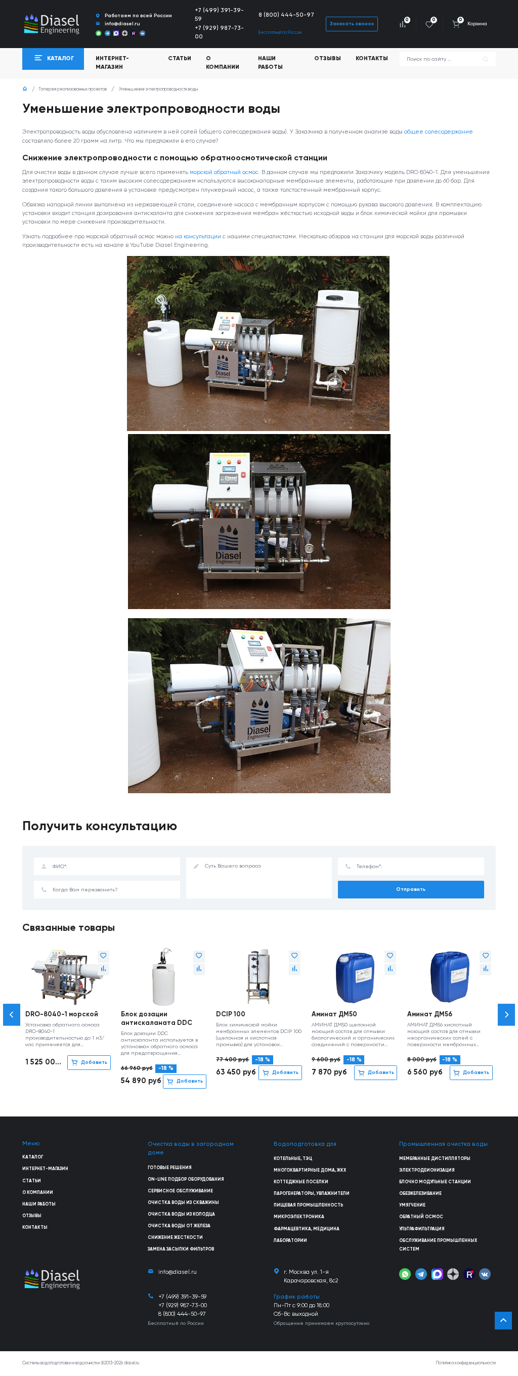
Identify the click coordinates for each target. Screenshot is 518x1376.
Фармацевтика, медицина (306, 1229)
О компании (222, 63)
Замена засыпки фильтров (181, 1249)
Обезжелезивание (420, 1193)
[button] (12, 1014)
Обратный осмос (421, 1217)
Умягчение (412, 1205)
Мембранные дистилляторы (434, 1158)
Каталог (32, 1157)
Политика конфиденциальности (466, 1363)
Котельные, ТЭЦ (293, 1158)
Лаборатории (290, 1240)
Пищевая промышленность (308, 1205)
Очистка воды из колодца (181, 1214)
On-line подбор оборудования (186, 1179)
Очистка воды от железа (179, 1226)
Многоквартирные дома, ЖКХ (310, 1170)
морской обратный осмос (224, 172)
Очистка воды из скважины (183, 1202)
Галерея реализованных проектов (73, 89)
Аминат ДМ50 (334, 1014)
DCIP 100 (230, 1014)
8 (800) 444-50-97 (286, 15)
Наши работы (270, 63)
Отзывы (327, 59)
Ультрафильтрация (422, 1229)
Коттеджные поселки (301, 1182)
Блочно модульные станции (435, 1182)
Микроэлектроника (299, 1217)
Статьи (179, 59)
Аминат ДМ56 (429, 1014)
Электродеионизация (427, 1170)
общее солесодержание (438, 132)
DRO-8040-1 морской (61, 1014)
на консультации (198, 237)
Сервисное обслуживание (180, 1191)
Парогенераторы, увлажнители (312, 1193)
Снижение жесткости (175, 1237)
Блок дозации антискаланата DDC (156, 1018)
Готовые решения (170, 1168)
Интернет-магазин (45, 1169)
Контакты (372, 59)
